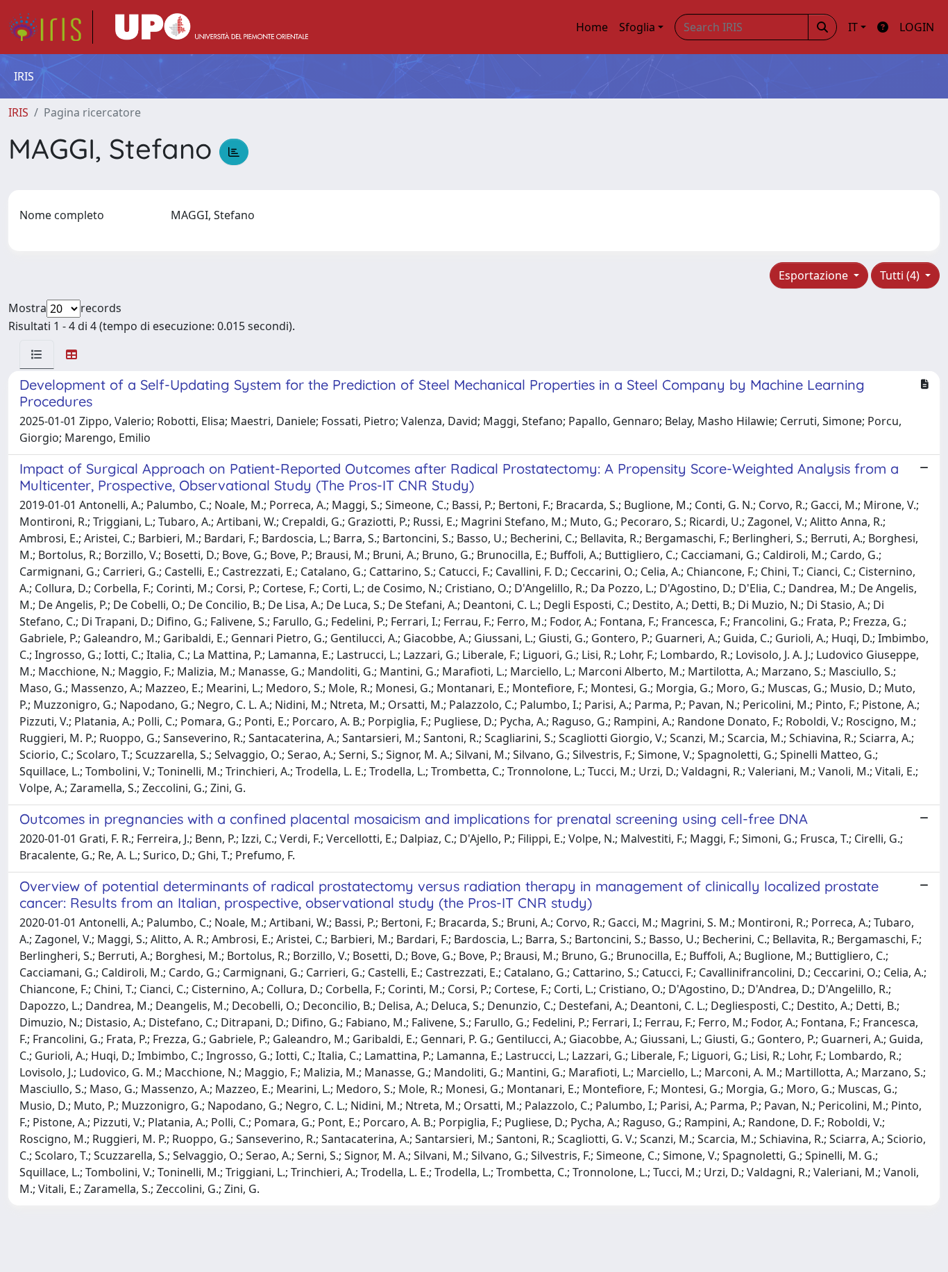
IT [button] (853, 27)
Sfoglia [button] (637, 27)
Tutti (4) (901, 275)
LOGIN (916, 27)
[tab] (36, 354)
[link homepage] (50, 27)
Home (592, 27)
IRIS (18, 112)
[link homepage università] (211, 27)
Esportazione (815, 275)
